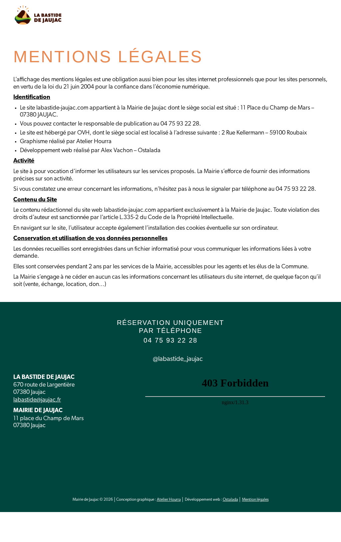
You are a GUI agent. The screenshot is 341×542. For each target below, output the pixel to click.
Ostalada (230, 500)
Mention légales (255, 500)
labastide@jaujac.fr (37, 400)
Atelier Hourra (169, 500)
